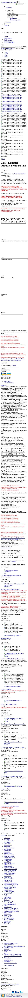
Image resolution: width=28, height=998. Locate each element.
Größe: (2, 276)
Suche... (25, 4)
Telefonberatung (8, 38)
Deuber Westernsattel (9, 855)
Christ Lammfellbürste (6, 689)
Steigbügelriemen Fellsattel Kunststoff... (10, 589)
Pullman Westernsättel (9, 856)
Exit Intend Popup (8, 947)
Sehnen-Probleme (8, 915)
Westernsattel (7, 846)
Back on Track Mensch (9, 902)
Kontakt (6, 36)
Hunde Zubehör (8, 912)
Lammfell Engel (8, 893)
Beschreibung (7, 381)
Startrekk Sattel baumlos (10, 870)
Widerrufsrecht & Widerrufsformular (13, 956)
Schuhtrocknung (8, 898)
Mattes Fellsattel (8, 880)
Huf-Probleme (7, 914)
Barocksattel (7, 839)
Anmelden (13, 561)
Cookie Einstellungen (9, 965)
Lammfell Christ (8, 890)
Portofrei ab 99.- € (8, 960)
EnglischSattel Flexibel (9, 857)
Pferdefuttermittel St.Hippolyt (11, 909)
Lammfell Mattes (8, 888)
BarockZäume (7, 842)
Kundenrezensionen (9, 382)
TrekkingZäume (8, 864)
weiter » (6, 55)
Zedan (5, 905)
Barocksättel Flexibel (9, 840)
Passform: (3, 239)
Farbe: (2, 257)
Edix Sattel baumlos (9, 874)
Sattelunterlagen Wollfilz (10, 887)
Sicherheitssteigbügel (6, 638)
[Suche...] (19, 4)
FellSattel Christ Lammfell (10, 869)
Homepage (3, 835)
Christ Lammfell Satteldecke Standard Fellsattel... (13, 658)
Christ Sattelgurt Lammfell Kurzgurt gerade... (12, 776)
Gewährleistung (8, 950)
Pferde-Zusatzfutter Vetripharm (11, 911)
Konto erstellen (13, 18)
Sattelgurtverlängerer (6, 788)
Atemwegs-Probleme (9, 918)
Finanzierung (7, 961)
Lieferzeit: (3, 172)
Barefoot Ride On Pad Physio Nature (10, 806)
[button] (8, 7)
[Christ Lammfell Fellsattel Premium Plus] (11, 95)
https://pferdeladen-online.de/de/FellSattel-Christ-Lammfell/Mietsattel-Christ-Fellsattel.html (13, 359)
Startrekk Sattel (7, 921)
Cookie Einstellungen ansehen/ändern (10, 984)
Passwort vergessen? (15, 19)
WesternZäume (7, 849)
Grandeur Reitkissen (9, 878)
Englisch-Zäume (8, 859)
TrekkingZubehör (8, 866)
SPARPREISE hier (8, 41)
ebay (5, 953)
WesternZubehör (8, 853)
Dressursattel (7, 922)
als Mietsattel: (4, 294)
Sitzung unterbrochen (9, 944)
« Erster (6, 52)
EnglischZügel (7, 862)
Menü (2, 28)
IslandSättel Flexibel (9, 867)
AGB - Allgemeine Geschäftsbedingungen (14, 946)
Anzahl (2, 368)
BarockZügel (7, 843)
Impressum (6, 949)
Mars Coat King (8, 907)
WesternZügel (7, 850)
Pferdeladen (7, 586)
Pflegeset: (3, 312)
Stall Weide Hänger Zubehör (11, 908)
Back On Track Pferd (9, 901)
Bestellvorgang (7, 958)
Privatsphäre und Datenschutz (11, 943)
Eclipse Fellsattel (8, 877)
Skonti (5, 951)
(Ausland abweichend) (19, 173)
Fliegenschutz (7, 924)
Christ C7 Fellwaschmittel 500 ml (9, 704)
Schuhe (5, 895)
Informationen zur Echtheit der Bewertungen (14, 996)
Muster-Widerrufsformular (10, 963)
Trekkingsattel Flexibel (9, 863)
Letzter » (6, 56)
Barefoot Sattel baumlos (9, 871)
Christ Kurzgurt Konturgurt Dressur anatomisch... (13, 724)
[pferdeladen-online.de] (8, 2)
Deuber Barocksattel (9, 919)
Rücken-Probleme (8, 916)
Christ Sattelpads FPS (9, 891)
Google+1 (6, 957)
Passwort (9, 13)
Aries (5, 573)
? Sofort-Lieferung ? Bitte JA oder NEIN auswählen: (14, 221)
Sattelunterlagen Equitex (10, 886)
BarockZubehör (8, 845)
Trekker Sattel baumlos (9, 873)
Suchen (5, 39)
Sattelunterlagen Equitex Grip (11, 884)
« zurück (6, 53)
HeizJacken (6, 900)
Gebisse (6, 894)
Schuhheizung (7, 897)
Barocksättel (7, 838)
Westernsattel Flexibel (9, 847)
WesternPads (7, 852)
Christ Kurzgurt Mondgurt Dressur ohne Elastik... (13, 747)
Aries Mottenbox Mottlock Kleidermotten (11, 575)
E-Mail (8, 12)
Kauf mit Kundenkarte (9, 42)
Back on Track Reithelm (10, 904)
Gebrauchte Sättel (8, 881)
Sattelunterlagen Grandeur (10, 883)
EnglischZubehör (8, 860)
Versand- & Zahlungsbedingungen (12, 954)
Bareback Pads (7, 876)
